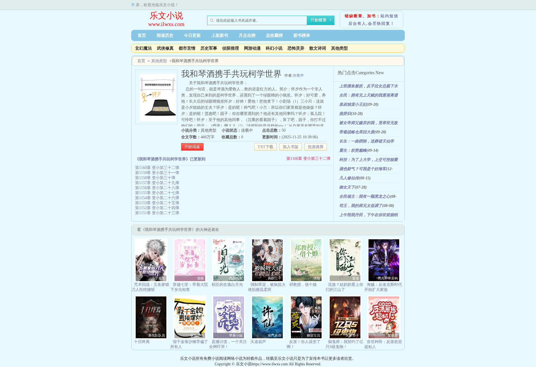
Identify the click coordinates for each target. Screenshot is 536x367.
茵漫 (355, 278)
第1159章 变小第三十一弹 (157, 173)
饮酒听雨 (197, 335)
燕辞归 (345, 114)
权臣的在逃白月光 (227, 285)
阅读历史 (165, 35)
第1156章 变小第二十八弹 (157, 188)
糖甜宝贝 (313, 335)
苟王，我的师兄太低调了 (360, 206)
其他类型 (339, 48)
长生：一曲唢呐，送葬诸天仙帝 (366, 141)
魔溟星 (393, 335)
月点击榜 (247, 35)
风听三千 (274, 278)
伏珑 (317, 278)
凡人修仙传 (349, 178)
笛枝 (200, 278)
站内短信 (389, 16)
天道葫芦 (258, 342)
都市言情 (187, 48)
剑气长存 (274, 335)
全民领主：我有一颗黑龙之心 (364, 196)
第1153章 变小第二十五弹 (157, 203)
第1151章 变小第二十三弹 (157, 213)
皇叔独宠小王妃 (353, 104)
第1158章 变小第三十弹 (155, 178)
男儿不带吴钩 (388, 278)
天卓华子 (352, 335)
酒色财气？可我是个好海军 (362, 169)
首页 (142, 35)
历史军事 (208, 48)
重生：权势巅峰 (353, 150)
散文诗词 (317, 48)
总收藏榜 (274, 35)
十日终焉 (142, 342)
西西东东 (236, 278)
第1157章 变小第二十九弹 (157, 183)
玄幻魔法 (143, 48)
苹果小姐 (236, 335)
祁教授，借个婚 (303, 285)
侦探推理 (230, 48)
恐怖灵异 (296, 48)
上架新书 (219, 35)
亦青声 (298, 75)
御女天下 (347, 187)
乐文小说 (166, 15)
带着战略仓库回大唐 (356, 132)
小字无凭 (158, 278)
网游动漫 (252, 48)
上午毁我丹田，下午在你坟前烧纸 (368, 215)
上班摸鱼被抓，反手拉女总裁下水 (368, 86)
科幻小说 (274, 48)
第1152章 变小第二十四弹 (157, 208)
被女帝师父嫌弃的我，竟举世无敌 (368, 123)
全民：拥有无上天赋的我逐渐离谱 (368, 95)
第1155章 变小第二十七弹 (157, 193)
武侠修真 (165, 48)
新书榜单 (301, 35)
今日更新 (192, 35)
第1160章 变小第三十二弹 (308, 158)
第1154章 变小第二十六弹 (157, 198)
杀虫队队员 (156, 335)
